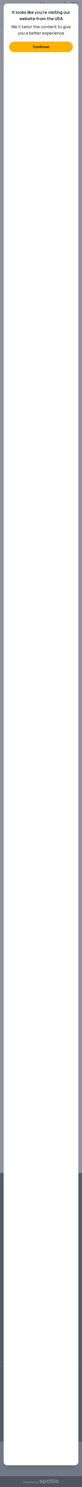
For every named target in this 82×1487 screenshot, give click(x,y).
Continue (41, 46)
